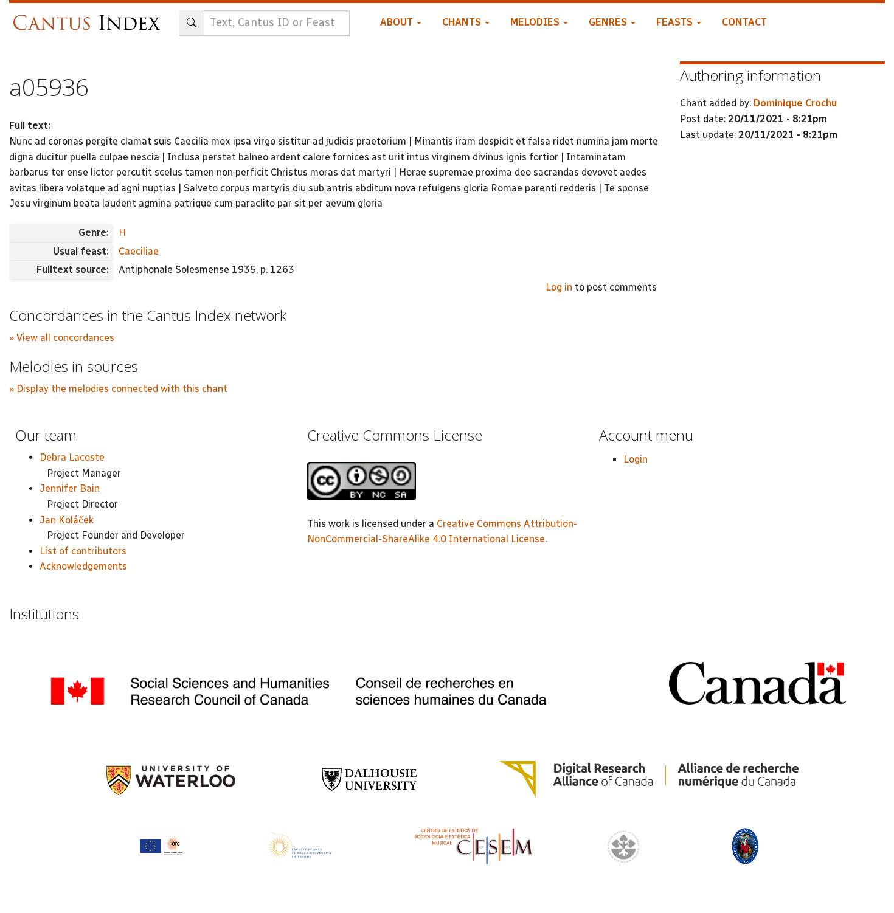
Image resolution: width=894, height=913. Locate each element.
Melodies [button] (536, 22)
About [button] (397, 22)
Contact (744, 22)
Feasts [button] (675, 22)
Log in (559, 287)
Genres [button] (609, 22)
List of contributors (83, 551)
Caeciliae (139, 251)
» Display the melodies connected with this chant (118, 388)
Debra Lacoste (72, 457)
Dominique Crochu (795, 103)
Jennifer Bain (70, 488)
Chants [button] (462, 22)
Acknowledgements (83, 566)
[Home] (89, 16)
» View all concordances (61, 337)
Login (635, 459)
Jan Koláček (67, 520)
